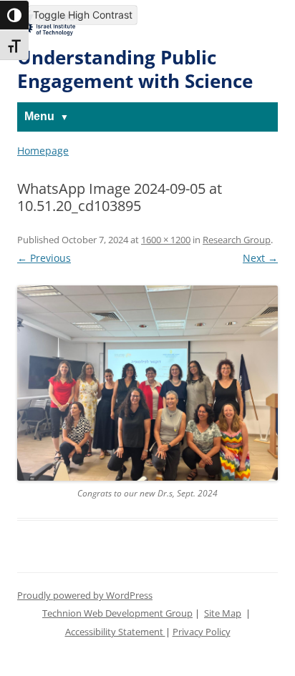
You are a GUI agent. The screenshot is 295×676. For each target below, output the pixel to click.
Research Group (237, 240)
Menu (39, 116)
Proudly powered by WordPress (85, 595)
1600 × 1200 (165, 240)
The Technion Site (49, 20)
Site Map (222, 613)
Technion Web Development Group (117, 613)
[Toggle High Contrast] (14, 15)
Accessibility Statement (115, 632)
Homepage (43, 150)
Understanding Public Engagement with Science (135, 70)
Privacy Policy (202, 632)
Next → (260, 258)
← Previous (44, 258)
